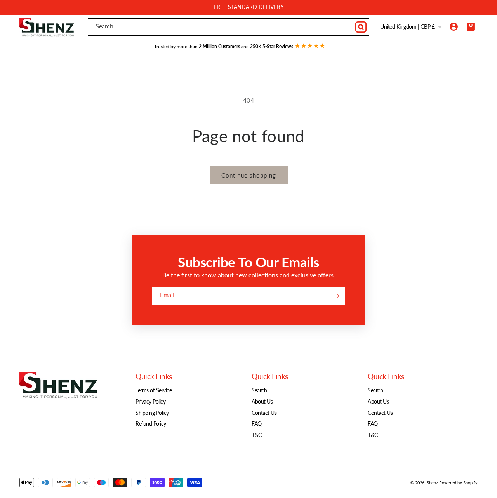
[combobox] (228, 27)
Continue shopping (248, 175)
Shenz (432, 482)
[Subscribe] (336, 296)
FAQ (257, 423)
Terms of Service (154, 390)
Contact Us (264, 412)
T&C (257, 435)
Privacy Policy (150, 401)
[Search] (360, 26)
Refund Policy (151, 423)
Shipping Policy (152, 412)
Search (259, 390)
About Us (262, 401)
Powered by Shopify (458, 482)
